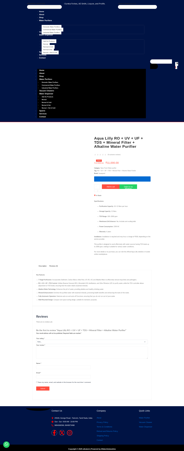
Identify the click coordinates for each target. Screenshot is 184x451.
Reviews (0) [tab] (53, 266)
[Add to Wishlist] (122, 178)
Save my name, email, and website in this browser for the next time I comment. (64, 382)
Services (43, 114)
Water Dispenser (46, 94)
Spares (42, 111)
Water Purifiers (45, 79)
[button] (128, 188)
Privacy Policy (102, 422)
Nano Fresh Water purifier (108, 168)
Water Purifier (144, 418)
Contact (42, 117)
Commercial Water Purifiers (51, 85)
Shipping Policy (103, 436)
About (41, 73)
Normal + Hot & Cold (48, 108)
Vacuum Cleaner (145, 422)
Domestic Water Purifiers (50, 82)
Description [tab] (43, 266)
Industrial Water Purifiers (50, 88)
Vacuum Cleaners (46, 91)
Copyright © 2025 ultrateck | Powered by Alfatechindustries (92, 449)
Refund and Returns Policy (107, 431)
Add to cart (111, 187)
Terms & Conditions (104, 427)
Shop (41, 76)
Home (41, 70)
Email (38, 373)
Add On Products (47, 97)
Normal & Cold (46, 102)
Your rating (40, 338)
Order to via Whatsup (128, 187)
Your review (40, 345)
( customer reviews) (114, 154)
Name (38, 363)
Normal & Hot (46, 105)
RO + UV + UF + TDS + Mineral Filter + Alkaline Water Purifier (116, 170)
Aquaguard (101, 173)
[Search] (154, 66)
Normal (44, 99)
